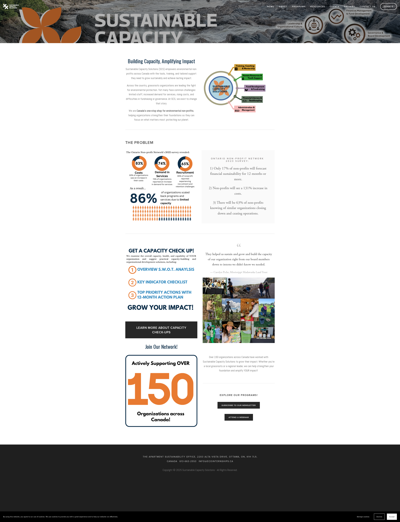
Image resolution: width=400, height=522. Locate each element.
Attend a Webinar (239, 417)
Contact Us (367, 6)
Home (270, 6)
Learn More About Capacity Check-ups (161, 329)
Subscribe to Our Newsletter (239, 405)
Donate (389, 6)
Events (334, 6)
